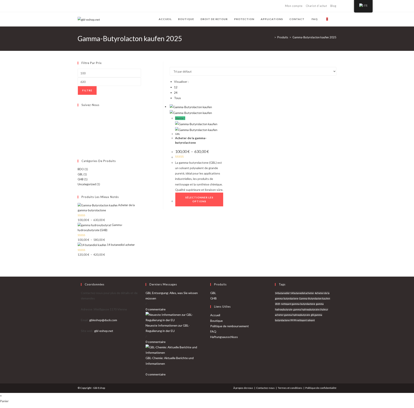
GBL (177, 133)
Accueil (215, 315)
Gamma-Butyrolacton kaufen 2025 (314, 37)
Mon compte (294, 6)
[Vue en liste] (173, 64)
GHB (80, 179)
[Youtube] (79, 143)
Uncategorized (87, 184)
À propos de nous (243, 387)
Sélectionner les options (199, 199)
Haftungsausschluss (224, 337)
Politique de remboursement (229, 326)
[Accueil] (272, 37)
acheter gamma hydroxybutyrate (292, 314)
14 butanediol (282, 293)
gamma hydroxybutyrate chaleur (310, 309)
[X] (79, 6)
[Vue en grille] (171, 64)
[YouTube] (103, 6)
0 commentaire (156, 309)
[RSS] (113, 6)
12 (175, 87)
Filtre (87, 90)
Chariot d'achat (316, 6)
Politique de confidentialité (320, 387)
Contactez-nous (265, 387)
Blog (333, 6)
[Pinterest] (88, 6)
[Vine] (79, 138)
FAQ (213, 331)
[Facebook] (83, 6)
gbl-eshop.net (103, 331)
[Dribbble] (93, 6)
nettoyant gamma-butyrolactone (298, 303)
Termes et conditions (290, 387)
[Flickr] (79, 133)
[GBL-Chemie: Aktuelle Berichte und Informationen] (175, 349)
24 (175, 92)
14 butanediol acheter (302, 293)
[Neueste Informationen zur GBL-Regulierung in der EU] (175, 317)
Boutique (216, 320)
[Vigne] (108, 6)
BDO (81, 169)
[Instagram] (98, 6)
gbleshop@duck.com (103, 320)
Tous (177, 98)
